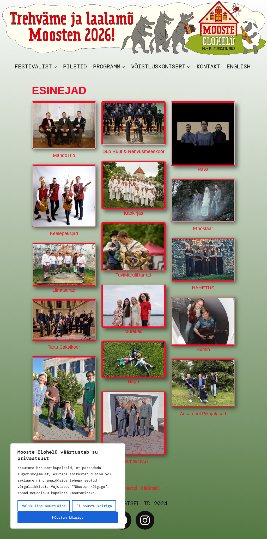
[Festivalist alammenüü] (55, 66)
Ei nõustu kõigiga (94, 505)
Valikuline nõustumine (44, 505)
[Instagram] (145, 520)
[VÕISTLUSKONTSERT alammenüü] (188, 66)
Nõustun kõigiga (67, 517)
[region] (67, 486)
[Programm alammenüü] (123, 66)
